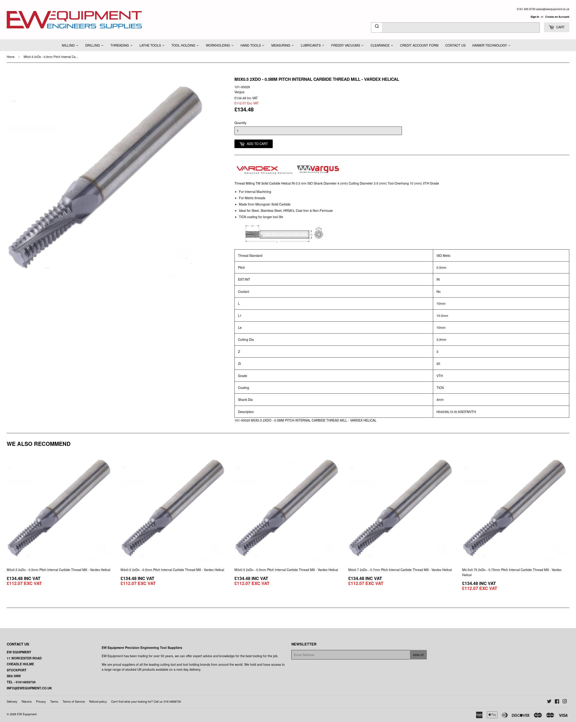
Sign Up (418, 655)
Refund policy (98, 701)
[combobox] (455, 27)
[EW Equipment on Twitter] (549, 701)
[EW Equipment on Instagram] (564, 701)
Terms (54, 701)
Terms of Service (74, 701)
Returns (27, 701)
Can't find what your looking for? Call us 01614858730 (146, 701)
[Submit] (376, 27)
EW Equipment (27, 714)
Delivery (12, 701)
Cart (560, 27)
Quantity (240, 122)
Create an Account (557, 17)
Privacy (41, 701)
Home (10, 56)
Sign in (535, 17)
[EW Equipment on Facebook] (557, 701)
